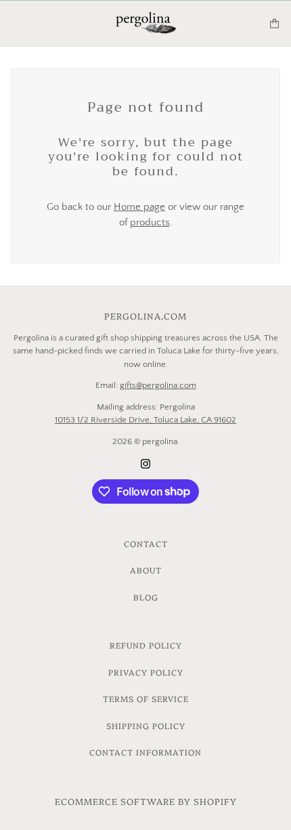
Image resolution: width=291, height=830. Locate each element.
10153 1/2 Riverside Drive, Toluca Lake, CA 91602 (145, 419)
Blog (145, 597)
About (146, 569)
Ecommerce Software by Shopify (146, 801)
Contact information (145, 752)
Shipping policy (145, 725)
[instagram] (145, 463)
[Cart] (274, 23)
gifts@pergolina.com (158, 385)
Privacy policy (145, 672)
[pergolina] (146, 23)
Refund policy (146, 645)
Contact (146, 543)
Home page (139, 207)
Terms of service (146, 698)
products (150, 222)
